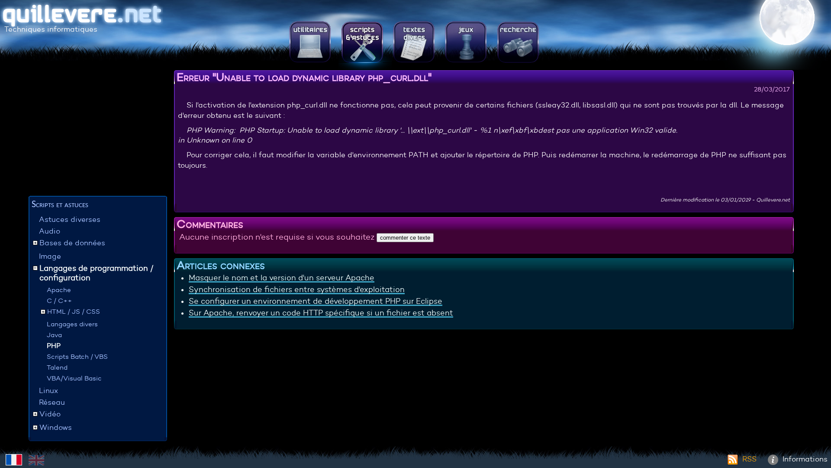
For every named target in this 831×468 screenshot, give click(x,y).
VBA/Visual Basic (74, 378)
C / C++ (59, 300)
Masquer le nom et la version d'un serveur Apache (281, 278)
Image (50, 256)
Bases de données (72, 242)
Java (54, 335)
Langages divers (72, 324)
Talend (57, 367)
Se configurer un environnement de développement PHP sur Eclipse (315, 301)
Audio (49, 231)
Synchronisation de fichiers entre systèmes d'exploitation (297, 289)
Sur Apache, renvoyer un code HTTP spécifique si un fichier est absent (321, 313)
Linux (48, 390)
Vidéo (50, 414)
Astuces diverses (69, 219)
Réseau (52, 402)
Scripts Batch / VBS (77, 356)
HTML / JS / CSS (73, 311)
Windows (55, 427)
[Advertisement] (98, 132)
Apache (59, 290)
